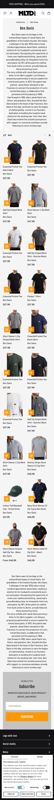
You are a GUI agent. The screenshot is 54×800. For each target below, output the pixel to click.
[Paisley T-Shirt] (39, 282)
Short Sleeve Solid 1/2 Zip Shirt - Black (37, 550)
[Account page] (11, 13)
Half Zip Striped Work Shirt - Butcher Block (37, 255)
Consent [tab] (14, 757)
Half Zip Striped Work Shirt (12, 211)
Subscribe (27, 717)
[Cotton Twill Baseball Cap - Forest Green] (15, 491)
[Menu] (5, 13)
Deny (43, 794)
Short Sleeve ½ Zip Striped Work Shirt (11, 338)
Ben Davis (34, 22)
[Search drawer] (43, 13)
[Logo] (27, 13)
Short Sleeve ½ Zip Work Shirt (38, 211)
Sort (10, 135)
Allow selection (27, 794)
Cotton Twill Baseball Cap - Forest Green (12, 507)
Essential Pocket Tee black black (12, 168)
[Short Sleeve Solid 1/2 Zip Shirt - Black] (39, 534)
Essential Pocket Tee (37, 166)
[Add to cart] (7, 499)
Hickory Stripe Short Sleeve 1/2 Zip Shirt (36, 464)
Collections (20, 22)
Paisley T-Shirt (34, 296)
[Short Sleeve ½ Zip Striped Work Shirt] (15, 321)
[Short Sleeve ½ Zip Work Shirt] (39, 195)
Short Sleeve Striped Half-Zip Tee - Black (12, 550)
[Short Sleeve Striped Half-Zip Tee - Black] (15, 534)
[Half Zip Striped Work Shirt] (15, 195)
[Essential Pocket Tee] (39, 152)
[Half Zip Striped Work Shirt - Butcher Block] (39, 238)
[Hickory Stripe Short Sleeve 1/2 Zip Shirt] (39, 448)
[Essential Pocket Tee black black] (15, 152)
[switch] (46, 787)
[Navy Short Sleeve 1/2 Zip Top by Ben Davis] (39, 491)
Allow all (10, 794)
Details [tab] (40, 757)
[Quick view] (7, 160)
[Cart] (49, 13)
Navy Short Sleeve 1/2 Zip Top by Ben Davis (37, 507)
